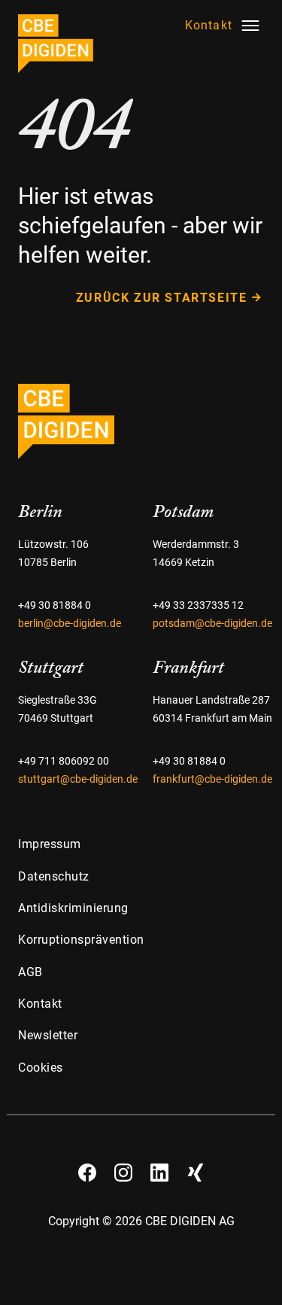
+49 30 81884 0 (54, 605)
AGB (30, 972)
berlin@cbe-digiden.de (69, 623)
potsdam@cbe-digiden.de (212, 623)
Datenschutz (53, 876)
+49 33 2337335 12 (198, 605)
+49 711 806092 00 (63, 761)
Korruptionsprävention (81, 939)
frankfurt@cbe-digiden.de (212, 779)
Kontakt (40, 1003)
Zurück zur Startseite (161, 298)
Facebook (87, 1167)
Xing (195, 1167)
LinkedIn (159, 1167)
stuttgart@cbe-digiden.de (78, 779)
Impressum (49, 844)
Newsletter (47, 1035)
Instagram (123, 1167)
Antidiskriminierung (73, 908)
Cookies (40, 1067)
